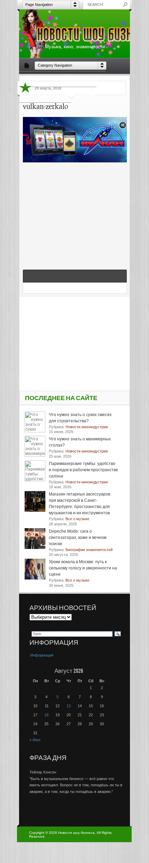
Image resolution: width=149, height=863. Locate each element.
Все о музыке (90, 79)
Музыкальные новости (72, 94)
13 (69, 706)
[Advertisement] (75, 208)
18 (46, 715)
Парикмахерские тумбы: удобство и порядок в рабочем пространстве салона (83, 470)
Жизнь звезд (33, 94)
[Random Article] (122, 127)
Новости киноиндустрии (45, 110)
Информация (41, 655)
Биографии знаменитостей (47, 79)
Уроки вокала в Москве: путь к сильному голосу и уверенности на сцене (83, 568)
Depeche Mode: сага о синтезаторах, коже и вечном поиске (77, 537)
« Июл (34, 740)
